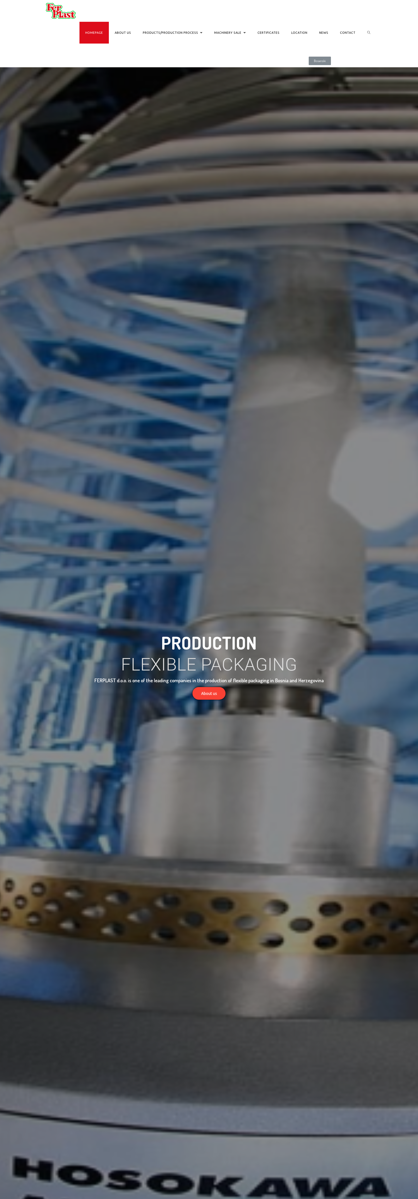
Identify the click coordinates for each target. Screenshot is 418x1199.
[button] (320, 61)
